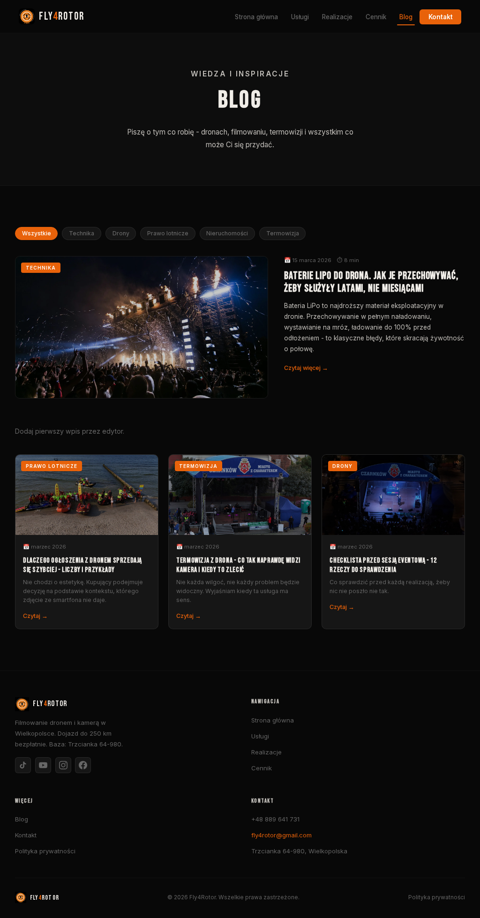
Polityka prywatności (45, 851)
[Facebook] (83, 765)
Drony (120, 233)
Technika (81, 233)
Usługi (300, 17)
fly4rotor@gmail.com (281, 835)
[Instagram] (63, 765)
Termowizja (282, 233)
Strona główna (256, 17)
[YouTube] (43, 765)
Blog (405, 17)
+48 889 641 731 (275, 819)
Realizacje (337, 17)
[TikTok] (23, 765)
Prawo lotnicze (167, 233)
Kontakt (440, 17)
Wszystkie (36, 233)
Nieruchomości (227, 233)
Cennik (376, 17)
